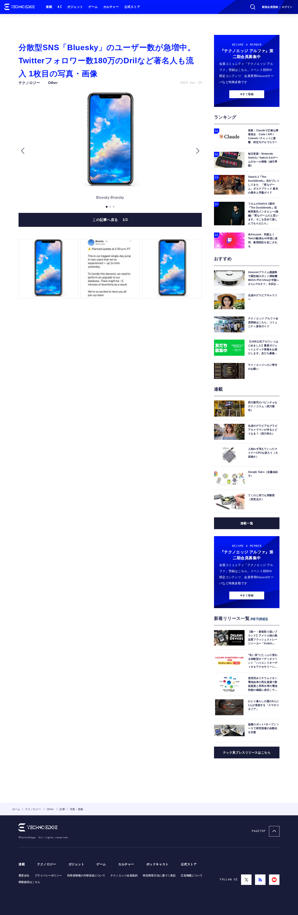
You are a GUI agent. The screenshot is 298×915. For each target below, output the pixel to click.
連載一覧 (246, 523)
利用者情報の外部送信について (86, 875)
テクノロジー (46, 864)
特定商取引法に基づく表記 (159, 875)
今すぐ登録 (246, 94)
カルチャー (111, 7)
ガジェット (75, 7)
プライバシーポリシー (48, 875)
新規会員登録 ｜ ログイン (277, 7)
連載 (49, 7)
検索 (253, 7)
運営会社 (24, 875)
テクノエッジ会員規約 (124, 875)
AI (59, 7)
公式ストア (132, 7)
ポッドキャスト (157, 864)
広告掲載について (192, 875)
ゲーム (93, 7)
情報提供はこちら (29, 882)
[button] (22, 150)
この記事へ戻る (110, 220)
